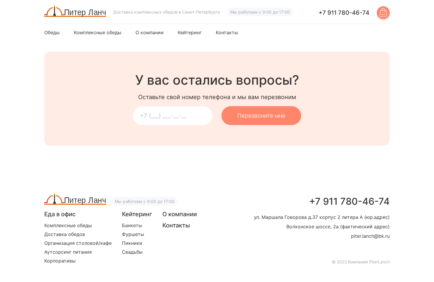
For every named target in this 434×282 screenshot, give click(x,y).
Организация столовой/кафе (78, 243)
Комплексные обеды (97, 32)
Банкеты (132, 225)
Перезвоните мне (261, 115)
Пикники (132, 243)
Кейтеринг (190, 32)
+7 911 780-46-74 (344, 12)
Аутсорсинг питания (68, 252)
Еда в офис (60, 214)
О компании (150, 32)
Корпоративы (60, 261)
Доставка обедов (64, 234)
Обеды (52, 32)
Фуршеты (133, 234)
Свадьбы (132, 252)
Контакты (227, 32)
